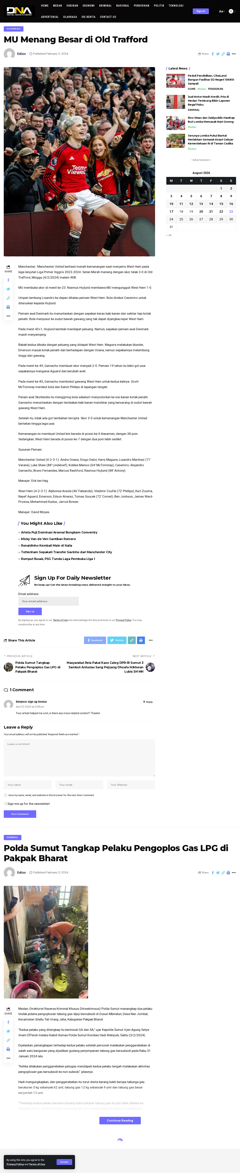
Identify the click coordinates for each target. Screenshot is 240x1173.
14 (211, 203)
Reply (149, 701)
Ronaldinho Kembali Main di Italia (46, 545)
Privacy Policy (15, 1164)
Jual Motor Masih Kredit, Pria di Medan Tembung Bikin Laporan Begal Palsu (209, 100)
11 (181, 203)
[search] (214, 11)
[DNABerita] (19, 11)
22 (221, 211)
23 (231, 211)
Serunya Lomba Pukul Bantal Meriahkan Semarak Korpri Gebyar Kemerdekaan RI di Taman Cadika (210, 139)
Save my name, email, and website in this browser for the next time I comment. (51, 795)
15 (221, 203)
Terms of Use (37, 1164)
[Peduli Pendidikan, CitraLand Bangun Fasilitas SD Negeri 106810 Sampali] (175, 81)
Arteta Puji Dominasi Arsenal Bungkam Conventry (59, 532)
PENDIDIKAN (215, 89)
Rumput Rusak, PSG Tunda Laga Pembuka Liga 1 (58, 559)
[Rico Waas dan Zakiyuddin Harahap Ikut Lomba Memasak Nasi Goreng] (175, 123)
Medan (202, 89)
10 (171, 203)
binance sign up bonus (31, 701)
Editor (21, 54)
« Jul (168, 234)
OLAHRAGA (13, 28)
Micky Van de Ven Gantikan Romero (48, 539)
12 (191, 203)
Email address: (28, 594)
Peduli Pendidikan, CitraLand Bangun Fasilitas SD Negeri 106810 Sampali (211, 79)
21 (211, 211)
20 (201, 211)
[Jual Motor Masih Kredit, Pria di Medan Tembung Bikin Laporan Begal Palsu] (175, 102)
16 (231, 203)
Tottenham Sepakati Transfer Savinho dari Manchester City (66, 552)
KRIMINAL (194, 110)
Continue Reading (120, 1120)
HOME (192, 89)
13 (201, 203)
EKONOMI (12, 1142)
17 (171, 211)
